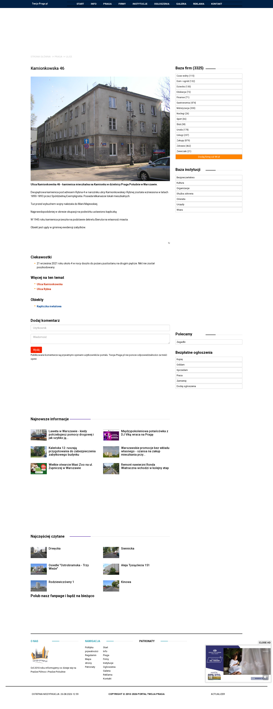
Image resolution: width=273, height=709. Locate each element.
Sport (179, 119)
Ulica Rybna (44, 289)
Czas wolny (183, 76)
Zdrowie (181, 146)
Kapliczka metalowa (49, 306)
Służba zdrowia (185, 193)
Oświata (181, 199)
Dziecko (181, 86)
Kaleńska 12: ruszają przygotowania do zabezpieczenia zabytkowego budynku (72, 451)
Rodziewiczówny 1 (61, 582)
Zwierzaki (182, 151)
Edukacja (182, 92)
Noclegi (181, 113)
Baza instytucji (188, 169)
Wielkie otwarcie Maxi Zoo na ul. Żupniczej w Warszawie (71, 466)
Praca (180, 375)
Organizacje (183, 188)
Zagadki (181, 342)
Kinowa (126, 582)
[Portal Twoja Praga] (40, 655)
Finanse (181, 97)
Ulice (69, 56)
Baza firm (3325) (190, 68)
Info (93, 3)
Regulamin (90, 655)
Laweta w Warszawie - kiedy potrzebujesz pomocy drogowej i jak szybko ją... (71, 434)
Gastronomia (184, 102)
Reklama (198, 3)
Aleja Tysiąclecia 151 (135, 565)
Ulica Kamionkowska (50, 284)
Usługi (180, 135)
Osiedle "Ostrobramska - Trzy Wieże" (69, 566)
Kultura (180, 182)
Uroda (180, 129)
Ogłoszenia (161, 3)
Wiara (180, 209)
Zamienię (181, 380)
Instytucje (140, 3)
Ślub (179, 124)
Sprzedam (182, 370)
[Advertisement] (136, 28)
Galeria (181, 3)
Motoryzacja (183, 108)
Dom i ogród (183, 81)
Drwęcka (55, 548)
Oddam (181, 364)
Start (80, 3)
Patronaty (90, 667)
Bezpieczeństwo (186, 177)
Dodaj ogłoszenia (186, 386)
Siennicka (127, 548)
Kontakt (216, 3)
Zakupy (181, 140)
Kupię (180, 359)
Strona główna (41, 56)
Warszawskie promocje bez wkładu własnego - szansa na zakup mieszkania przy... (145, 451)
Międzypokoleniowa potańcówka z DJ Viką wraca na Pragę (144, 432)
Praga (107, 3)
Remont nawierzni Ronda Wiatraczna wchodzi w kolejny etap (145, 466)
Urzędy (180, 204)
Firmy (122, 3)
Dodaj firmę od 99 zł (209, 156)
